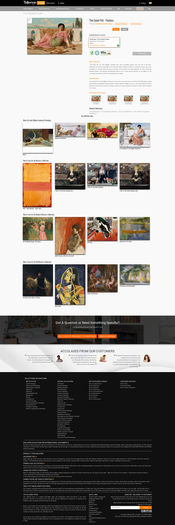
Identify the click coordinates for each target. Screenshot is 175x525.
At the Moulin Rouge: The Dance (32, 241)
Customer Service (94, 514)
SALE (149, 9)
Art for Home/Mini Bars (96, 391)
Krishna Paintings (62, 385)
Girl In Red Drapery (92, 139)
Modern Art (29, 395)
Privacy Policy (93, 510)
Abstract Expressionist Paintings (35, 408)
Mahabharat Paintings (63, 414)
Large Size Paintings (106, 9)
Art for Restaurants (95, 393)
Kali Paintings (61, 435)
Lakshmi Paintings (62, 395)
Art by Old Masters (125, 112)
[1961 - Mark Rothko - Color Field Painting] (38, 185)
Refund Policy (93, 504)
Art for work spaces (95, 399)
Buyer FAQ (92, 501)
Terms (91, 506)
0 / (142, 3)
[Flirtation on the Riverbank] (135, 274)
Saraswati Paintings (63, 397)
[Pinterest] (150, 511)
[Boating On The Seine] (135, 228)
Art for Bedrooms (94, 385)
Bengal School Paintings (64, 405)
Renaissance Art (31, 405)
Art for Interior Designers (127, 387)
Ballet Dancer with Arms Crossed (64, 256)
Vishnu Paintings (62, 391)
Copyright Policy (94, 508)
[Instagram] (148, 511)
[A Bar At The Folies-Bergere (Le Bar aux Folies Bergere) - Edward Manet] (70, 176)
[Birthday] (102, 229)
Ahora (24, 154)
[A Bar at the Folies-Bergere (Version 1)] (135, 176)
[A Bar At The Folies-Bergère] (102, 174)
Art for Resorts (93, 395)
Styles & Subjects (28, 9)
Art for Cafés (93, 397)
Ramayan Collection (63, 424)
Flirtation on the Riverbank (127, 286)
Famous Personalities (63, 430)
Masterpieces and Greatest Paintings (68, 416)
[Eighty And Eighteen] (70, 130)
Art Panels (60, 384)
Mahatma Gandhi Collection (65, 399)
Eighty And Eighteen (60, 138)
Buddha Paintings (62, 387)
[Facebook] (145, 511)
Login (47, 3)
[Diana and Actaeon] (102, 278)
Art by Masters (80, 9)
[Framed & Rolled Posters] (43, 463)
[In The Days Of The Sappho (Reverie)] (135, 135)
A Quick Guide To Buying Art (97, 497)
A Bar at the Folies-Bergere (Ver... (129, 191)
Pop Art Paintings (31, 401)
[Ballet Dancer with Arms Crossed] (70, 235)
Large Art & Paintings (63, 428)
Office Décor (124, 384)
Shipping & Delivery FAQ (96, 499)
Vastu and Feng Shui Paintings (66, 437)
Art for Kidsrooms (94, 389)
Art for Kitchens (93, 387)
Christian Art (61, 407)
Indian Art (29, 391)
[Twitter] (142, 511)
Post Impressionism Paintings (35, 403)
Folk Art (28, 397)
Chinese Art (60, 408)
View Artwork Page (136, 24)
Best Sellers (128, 9)
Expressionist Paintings (33, 385)
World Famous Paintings (64, 410)
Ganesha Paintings (63, 393)
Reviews (91, 502)
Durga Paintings (62, 433)
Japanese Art (61, 403)
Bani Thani (58, 306)
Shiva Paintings (61, 389)
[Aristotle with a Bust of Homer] (38, 280)
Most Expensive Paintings (65, 418)
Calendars (140, 9)
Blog (118, 9)
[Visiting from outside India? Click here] (68, 442)
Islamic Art (29, 389)
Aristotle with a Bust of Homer (31, 298)
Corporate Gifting (125, 385)
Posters (92, 9)
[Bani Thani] (70, 284)
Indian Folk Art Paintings (64, 420)
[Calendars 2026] (36, 456)
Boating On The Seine (126, 241)
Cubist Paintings (31, 384)
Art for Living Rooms (95, 384)
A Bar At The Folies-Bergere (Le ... (64, 191)
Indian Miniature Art (32, 393)
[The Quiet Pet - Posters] (54, 36)
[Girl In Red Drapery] (102, 130)
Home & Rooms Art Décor (62, 9)
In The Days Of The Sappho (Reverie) (130, 148)
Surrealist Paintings (31, 407)
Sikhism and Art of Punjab (65, 432)
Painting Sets (61, 426)
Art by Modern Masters (109, 112)
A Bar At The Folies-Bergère (95, 187)
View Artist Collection (121, 24)
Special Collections (44, 9)
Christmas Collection (63, 422)
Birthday (89, 242)
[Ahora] (38, 138)
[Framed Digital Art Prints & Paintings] (53, 479)
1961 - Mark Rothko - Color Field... (32, 208)
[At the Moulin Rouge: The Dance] (38, 228)
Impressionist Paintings (33, 387)
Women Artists (61, 412)
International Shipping (95, 512)
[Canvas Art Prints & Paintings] (47, 470)
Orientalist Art (30, 399)
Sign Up (52, 3)
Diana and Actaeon (92, 293)
